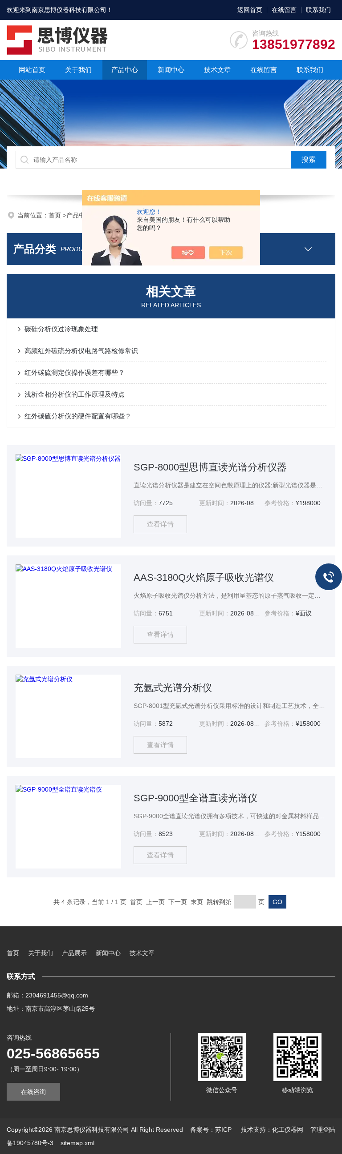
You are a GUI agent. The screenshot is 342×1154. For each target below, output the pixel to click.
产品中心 (124, 69)
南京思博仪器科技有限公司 (69, 9)
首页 (56, 215)
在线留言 (284, 9)
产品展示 (74, 953)
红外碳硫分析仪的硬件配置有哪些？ (77, 416)
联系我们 (318, 9)
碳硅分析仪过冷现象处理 (61, 329)
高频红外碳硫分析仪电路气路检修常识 (81, 350)
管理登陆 (322, 1129)
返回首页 (249, 9)
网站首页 (32, 69)
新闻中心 (171, 69)
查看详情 (160, 524)
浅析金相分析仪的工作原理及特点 (74, 394)
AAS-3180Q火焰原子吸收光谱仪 (204, 577)
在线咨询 (33, 1091)
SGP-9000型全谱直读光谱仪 (195, 798)
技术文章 (217, 69)
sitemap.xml (77, 1142)
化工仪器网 (287, 1129)
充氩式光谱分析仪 (173, 687)
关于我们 (78, 69)
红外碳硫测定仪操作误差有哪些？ (74, 372)
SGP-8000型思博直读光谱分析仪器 (210, 467)
